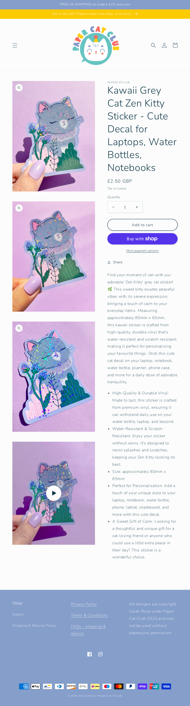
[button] (14, 45)
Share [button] (118, 262)
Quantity (113, 197)
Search (18, 614)
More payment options (142, 251)
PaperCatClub (87, 696)
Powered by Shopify (109, 696)
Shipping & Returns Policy (34, 625)
